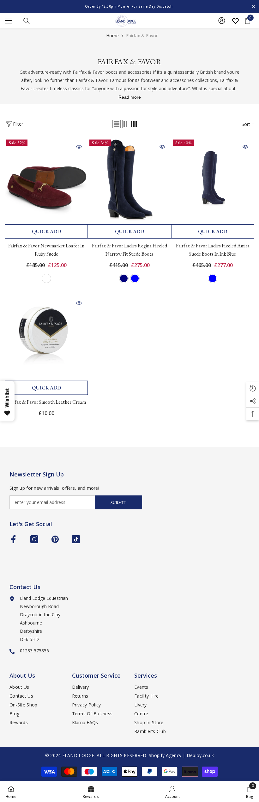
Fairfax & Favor (142, 36)
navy (124, 278)
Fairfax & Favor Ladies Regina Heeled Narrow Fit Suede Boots (129, 249)
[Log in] (222, 20)
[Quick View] (79, 146)
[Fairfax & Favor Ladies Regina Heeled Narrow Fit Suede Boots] (129, 179)
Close (253, 6)
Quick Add (46, 231)
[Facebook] (13, 539)
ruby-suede (46, 278)
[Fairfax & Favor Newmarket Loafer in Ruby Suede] (46, 179)
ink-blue (135, 278)
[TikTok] (76, 539)
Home (112, 36)
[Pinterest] (55, 539)
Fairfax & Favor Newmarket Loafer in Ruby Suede (46, 249)
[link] (172, 791)
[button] (116, 124)
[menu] (8, 20)
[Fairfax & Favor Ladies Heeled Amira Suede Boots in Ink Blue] (212, 179)
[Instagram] (34, 539)
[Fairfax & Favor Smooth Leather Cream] (46, 335)
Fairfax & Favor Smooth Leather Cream (46, 402)
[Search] (26, 21)
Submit (118, 502)
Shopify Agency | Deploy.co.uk (181, 755)
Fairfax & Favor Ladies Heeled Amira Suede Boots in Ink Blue (213, 249)
